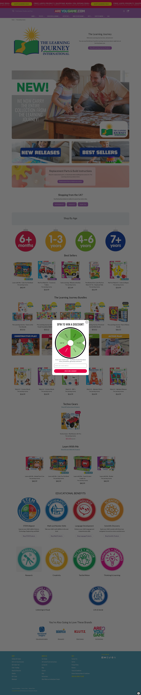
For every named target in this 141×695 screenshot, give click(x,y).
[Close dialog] (86, 322)
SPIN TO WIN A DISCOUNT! (71, 371)
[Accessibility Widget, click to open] (138, 693)
